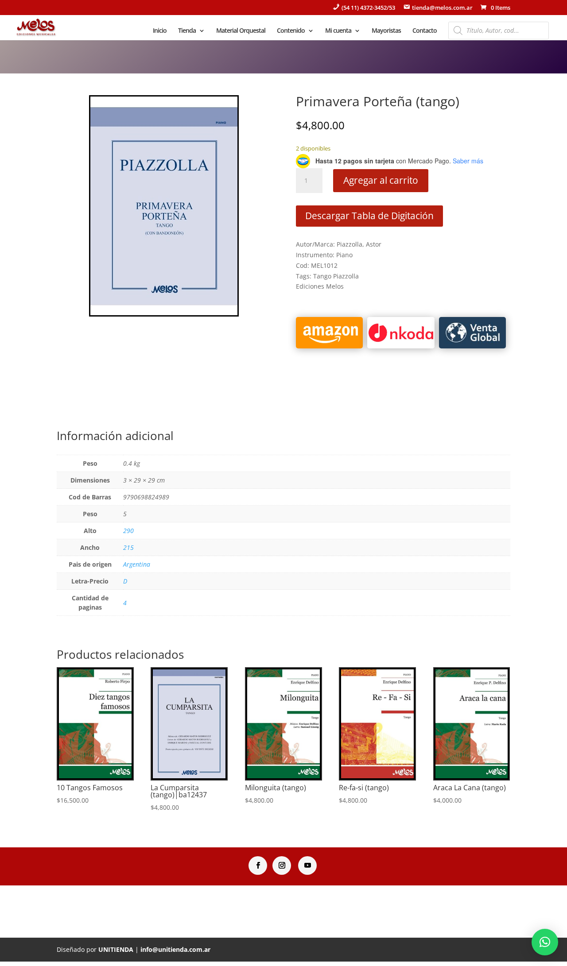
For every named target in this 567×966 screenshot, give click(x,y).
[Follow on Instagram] (281, 865)
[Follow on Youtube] (307, 865)
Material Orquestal (240, 31)
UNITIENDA (115, 949)
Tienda (187, 31)
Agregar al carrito (380, 180)
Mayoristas (386, 31)
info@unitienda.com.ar (175, 949)
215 (128, 547)
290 (128, 530)
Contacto (424, 31)
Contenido (291, 31)
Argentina (136, 564)
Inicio (160, 31)
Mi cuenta (338, 31)
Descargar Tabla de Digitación (369, 215)
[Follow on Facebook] (258, 865)
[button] (545, 942)
